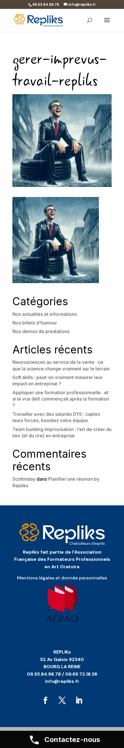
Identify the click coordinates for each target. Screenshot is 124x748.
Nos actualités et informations (44, 314)
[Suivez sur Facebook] (45, 700)
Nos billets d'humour (34, 323)
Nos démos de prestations (40, 331)
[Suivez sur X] (62, 700)
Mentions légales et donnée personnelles (62, 578)
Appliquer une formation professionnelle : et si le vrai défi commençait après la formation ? (60, 399)
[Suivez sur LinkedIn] (79, 700)
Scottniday (23, 479)
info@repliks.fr (62, 681)
